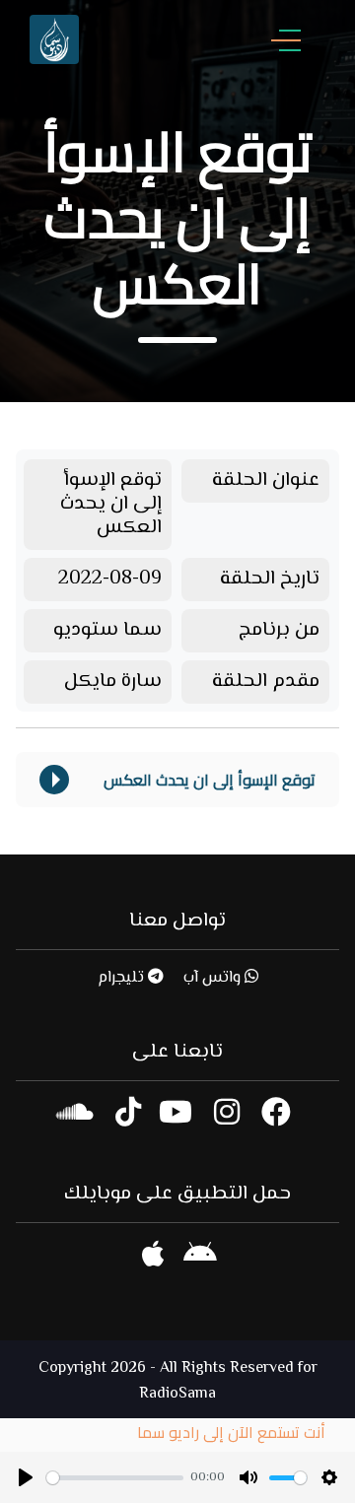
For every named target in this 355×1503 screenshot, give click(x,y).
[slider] (114, 1478)
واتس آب (214, 978)
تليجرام (123, 978)
